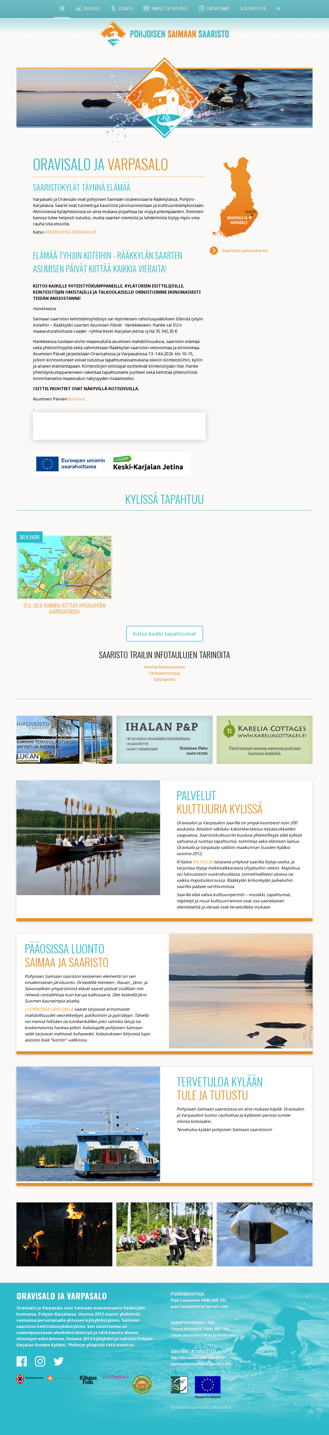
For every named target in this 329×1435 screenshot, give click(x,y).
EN (278, 8)
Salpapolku (165, 679)
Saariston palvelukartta (245, 250)
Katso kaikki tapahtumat (164, 633)
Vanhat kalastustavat (164, 667)
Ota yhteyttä (253, 8)
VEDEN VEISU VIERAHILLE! (70, 232)
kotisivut (76, 399)
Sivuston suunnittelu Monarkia (201, 1407)
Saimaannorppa (164, 673)
